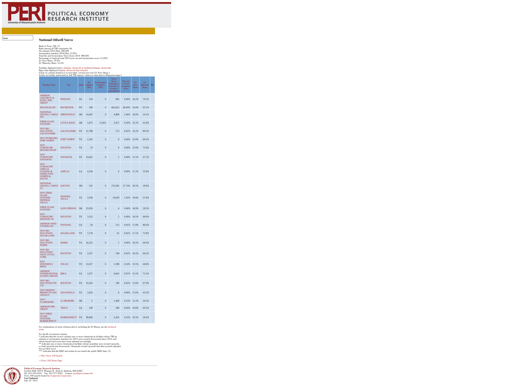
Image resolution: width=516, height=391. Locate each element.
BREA (63, 273)
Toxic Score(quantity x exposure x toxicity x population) (113, 85)
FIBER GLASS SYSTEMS (47, 122)
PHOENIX (65, 99)
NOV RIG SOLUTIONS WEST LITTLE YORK (47, 253)
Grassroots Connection (60, 375)
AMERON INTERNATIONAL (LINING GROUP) (49, 273)
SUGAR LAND (67, 233)
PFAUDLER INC (48, 107)
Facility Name (49, 85)
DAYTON (65, 185)
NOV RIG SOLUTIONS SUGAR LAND (47, 233)
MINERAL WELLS (65, 197)
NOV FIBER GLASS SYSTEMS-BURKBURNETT (48, 317)
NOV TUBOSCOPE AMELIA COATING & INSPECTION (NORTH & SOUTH (46, 171)
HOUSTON (65, 147)
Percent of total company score (126, 85)
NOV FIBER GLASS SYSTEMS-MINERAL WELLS (46, 198)
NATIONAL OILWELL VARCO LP (49, 185)
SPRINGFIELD (67, 114)
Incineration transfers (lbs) (100, 84)
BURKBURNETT (68, 317)
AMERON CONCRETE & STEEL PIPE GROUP (47, 99)
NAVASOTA (66, 157)
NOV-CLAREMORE (47, 300)
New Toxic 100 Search (51, 355)
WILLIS (64, 264)
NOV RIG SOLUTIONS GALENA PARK (47, 131)
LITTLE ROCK (67, 123)
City (69, 85)
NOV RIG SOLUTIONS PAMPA (46, 242)
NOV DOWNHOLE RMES (46, 264)
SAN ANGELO (67, 292)
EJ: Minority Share (145, 84)
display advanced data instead (73, 70)
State (81, 85)
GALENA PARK (68, 131)
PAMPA (64, 242)
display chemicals (102, 68)
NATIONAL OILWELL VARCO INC (49, 114)
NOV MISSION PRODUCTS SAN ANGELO (48, 292)
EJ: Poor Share (135, 84)
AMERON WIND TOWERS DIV (48, 224)
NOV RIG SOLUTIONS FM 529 (48, 283)
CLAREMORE (67, 301)
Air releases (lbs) (89, 84)
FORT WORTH (67, 139)
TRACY (64, 308)
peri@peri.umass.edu (83, 373)
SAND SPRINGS (68, 208)
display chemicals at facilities (78, 68)
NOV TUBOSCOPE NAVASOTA (46, 157)
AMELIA (64, 171)
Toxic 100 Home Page (51, 360)
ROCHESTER (66, 107)
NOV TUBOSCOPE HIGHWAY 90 (47, 216)
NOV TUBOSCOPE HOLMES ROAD (48, 147)
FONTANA (65, 225)
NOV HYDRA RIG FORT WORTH (49, 139)
